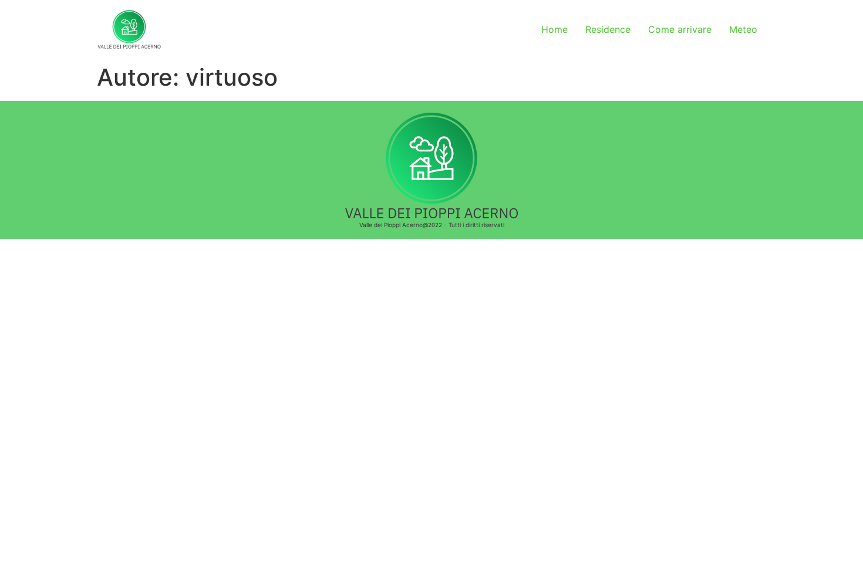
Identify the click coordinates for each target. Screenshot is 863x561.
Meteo (743, 29)
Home (554, 29)
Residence (608, 29)
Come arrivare (680, 29)
